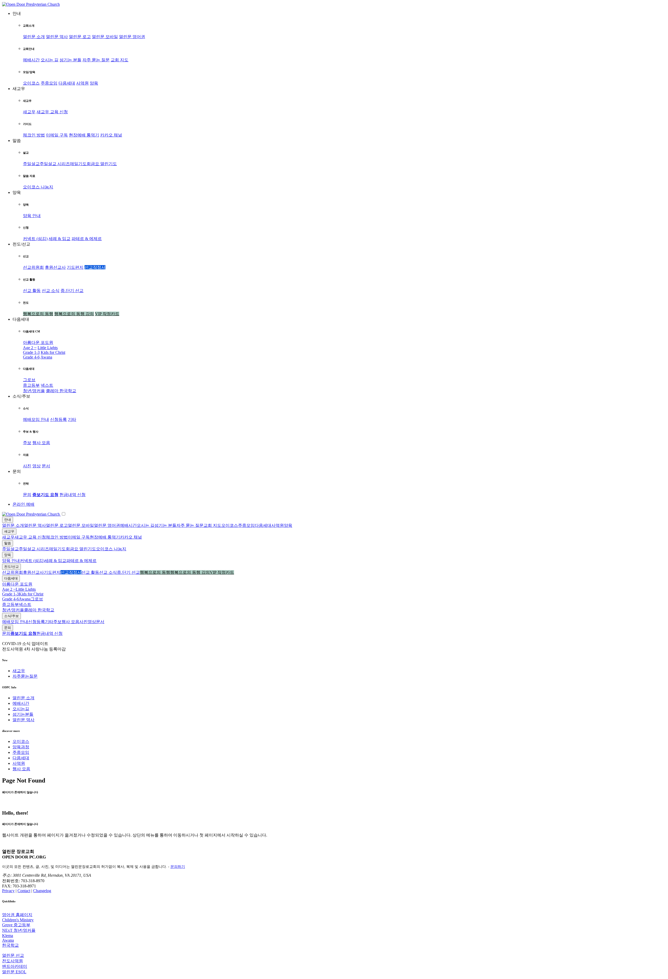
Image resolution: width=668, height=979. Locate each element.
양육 (94, 83)
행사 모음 (41, 442)
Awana (46, 357)
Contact (23, 890)
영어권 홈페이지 (17, 914)
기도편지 (75, 267)
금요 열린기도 (104, 164)
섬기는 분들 (70, 60)
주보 (27, 442)
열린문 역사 (57, 36)
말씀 (7, 543)
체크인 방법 (34, 135)
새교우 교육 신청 (52, 112)
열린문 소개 (34, 36)
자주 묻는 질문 (96, 60)
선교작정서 (95, 267)
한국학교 (67, 391)
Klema (7, 935)
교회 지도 (119, 60)
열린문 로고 (80, 36)
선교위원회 (33, 267)
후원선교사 (55, 267)
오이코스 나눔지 (38, 187)
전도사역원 (12, 961)
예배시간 (31, 60)
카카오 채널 (111, 135)
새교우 (29, 112)
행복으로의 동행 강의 (74, 314)
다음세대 (66, 83)
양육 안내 (32, 215)
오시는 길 (49, 60)
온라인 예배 (23, 504)
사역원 (82, 83)
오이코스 (31, 83)
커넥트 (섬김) (35, 238)
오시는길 (21, 709)
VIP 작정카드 (107, 314)
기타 (72, 419)
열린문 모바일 (105, 36)
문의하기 (177, 866)
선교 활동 (32, 290)
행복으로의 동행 (38, 314)
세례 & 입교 (59, 238)
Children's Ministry (18, 920)
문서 (46, 466)
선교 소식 (50, 290)
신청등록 (58, 419)
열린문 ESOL (14, 972)
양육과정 (21, 747)
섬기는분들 (23, 714)
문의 (27, 494)
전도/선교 (11, 567)
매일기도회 (80, 164)
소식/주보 (11, 616)
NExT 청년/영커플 (18, 930)
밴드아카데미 (14, 966)
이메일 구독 (57, 135)
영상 (36, 466)
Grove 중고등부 (16, 925)
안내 (7, 520)
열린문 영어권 (132, 36)
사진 (27, 466)
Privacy (8, 890)
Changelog (42, 890)
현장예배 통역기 (84, 135)
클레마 (52, 391)
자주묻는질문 (25, 676)
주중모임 (49, 83)
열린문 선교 (13, 955)
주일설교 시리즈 (55, 164)
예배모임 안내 (36, 419)
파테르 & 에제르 (86, 238)
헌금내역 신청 (72, 494)
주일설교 (31, 164)
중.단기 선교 (72, 290)
